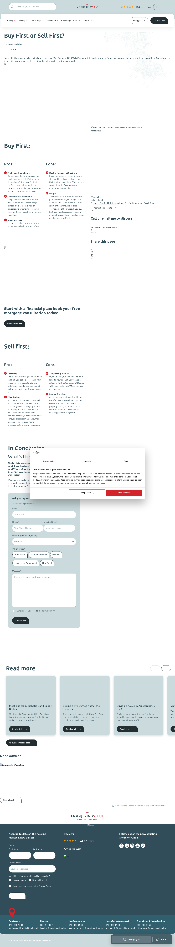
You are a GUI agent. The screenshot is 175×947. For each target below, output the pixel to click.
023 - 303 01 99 (144, 925)
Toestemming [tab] (49, 461)
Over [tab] (126, 461)
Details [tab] (87, 461)
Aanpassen (86, 493)
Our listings (36, 20)
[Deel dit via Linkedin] (131, 254)
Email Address (51, 522)
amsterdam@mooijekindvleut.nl (23, 928)
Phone (15, 522)
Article (13, 49)
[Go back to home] (87, 6)
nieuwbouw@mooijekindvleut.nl (151, 928)
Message (16, 571)
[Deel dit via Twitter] (131, 256)
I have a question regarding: (25, 535)
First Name (14, 849)
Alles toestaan (124, 493)
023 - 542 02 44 (47, 925)
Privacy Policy (48, 611)
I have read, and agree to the (35, 611)
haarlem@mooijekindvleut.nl (53, 928)
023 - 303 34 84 (76, 925)
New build (51, 20)
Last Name (38, 849)
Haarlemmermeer (39, 554)
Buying (10, 20)
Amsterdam (20, 554)
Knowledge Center (69, 20)
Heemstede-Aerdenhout (26, 563)
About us (88, 20)
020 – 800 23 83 (98, 227)
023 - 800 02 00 (113, 925)
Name (15, 508)
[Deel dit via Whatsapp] (131, 252)
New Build (47, 563)
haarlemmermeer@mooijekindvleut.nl (86, 928)
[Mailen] (131, 260)
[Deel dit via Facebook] (131, 258)
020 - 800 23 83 (16, 925)
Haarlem (56, 554)
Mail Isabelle (111, 227)
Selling (22, 20)
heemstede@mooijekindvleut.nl (120, 928)
